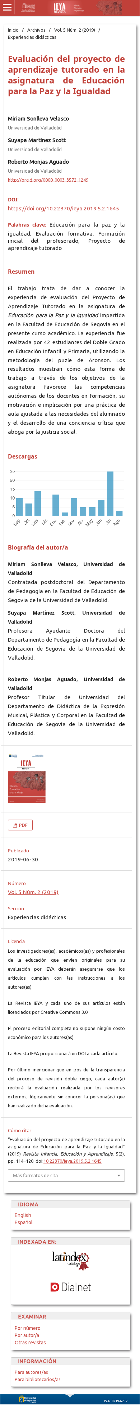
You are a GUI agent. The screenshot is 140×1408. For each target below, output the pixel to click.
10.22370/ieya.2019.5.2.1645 (72, 1160)
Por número (28, 1328)
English (23, 1215)
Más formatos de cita (35, 1175)
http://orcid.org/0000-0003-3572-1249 (48, 179)
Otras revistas (30, 1342)
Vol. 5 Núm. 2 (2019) (74, 29)
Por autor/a (27, 1335)
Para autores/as (31, 1372)
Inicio (13, 29)
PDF (23, 825)
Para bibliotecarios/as (38, 1379)
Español (24, 1222)
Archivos (36, 29)
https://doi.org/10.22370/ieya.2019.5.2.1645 (63, 208)
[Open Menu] (7, 7)
